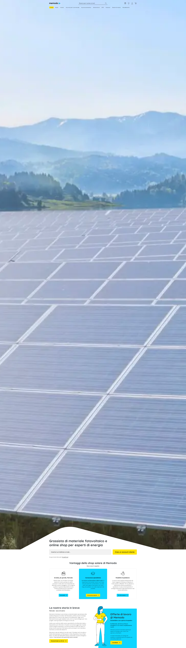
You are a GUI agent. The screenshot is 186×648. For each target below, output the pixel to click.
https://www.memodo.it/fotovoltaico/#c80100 (90, 569)
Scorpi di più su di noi (57, 641)
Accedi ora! (65, 557)
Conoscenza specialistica (129, 3)
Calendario (125, 3)
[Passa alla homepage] (54, 3)
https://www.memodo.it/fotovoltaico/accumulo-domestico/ (60, 570)
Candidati (115, 642)
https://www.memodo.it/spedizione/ (117, 569)
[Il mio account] (132, 4)
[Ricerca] (106, 3)
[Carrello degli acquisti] (135, 3)
